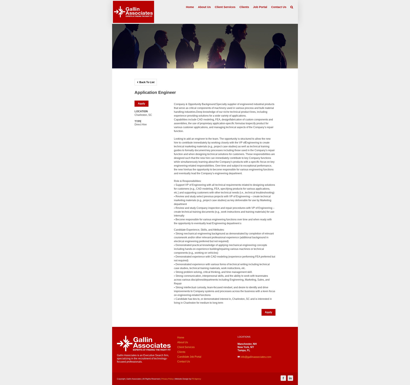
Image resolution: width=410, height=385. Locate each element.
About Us (182, 342)
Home (180, 337)
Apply (141, 103)
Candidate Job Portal (189, 356)
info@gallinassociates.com (256, 357)
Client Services (186, 347)
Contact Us (183, 361)
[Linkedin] (290, 378)
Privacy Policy (167, 379)
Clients (181, 352)
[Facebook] (283, 378)
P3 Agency (196, 379)
